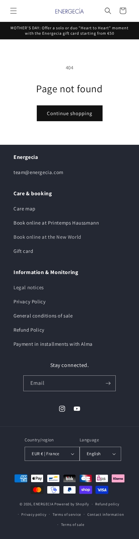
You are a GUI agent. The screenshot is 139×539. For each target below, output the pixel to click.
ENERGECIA (43, 504)
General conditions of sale (43, 315)
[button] (13, 10)
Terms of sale (72, 524)
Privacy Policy (29, 301)
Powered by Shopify (71, 504)
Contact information (105, 514)
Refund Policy (29, 330)
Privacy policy (33, 514)
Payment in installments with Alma (53, 344)
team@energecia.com (38, 172)
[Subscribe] (108, 383)
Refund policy (107, 504)
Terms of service (67, 514)
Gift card (23, 251)
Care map (24, 208)
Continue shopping (69, 113)
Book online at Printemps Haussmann (56, 223)
